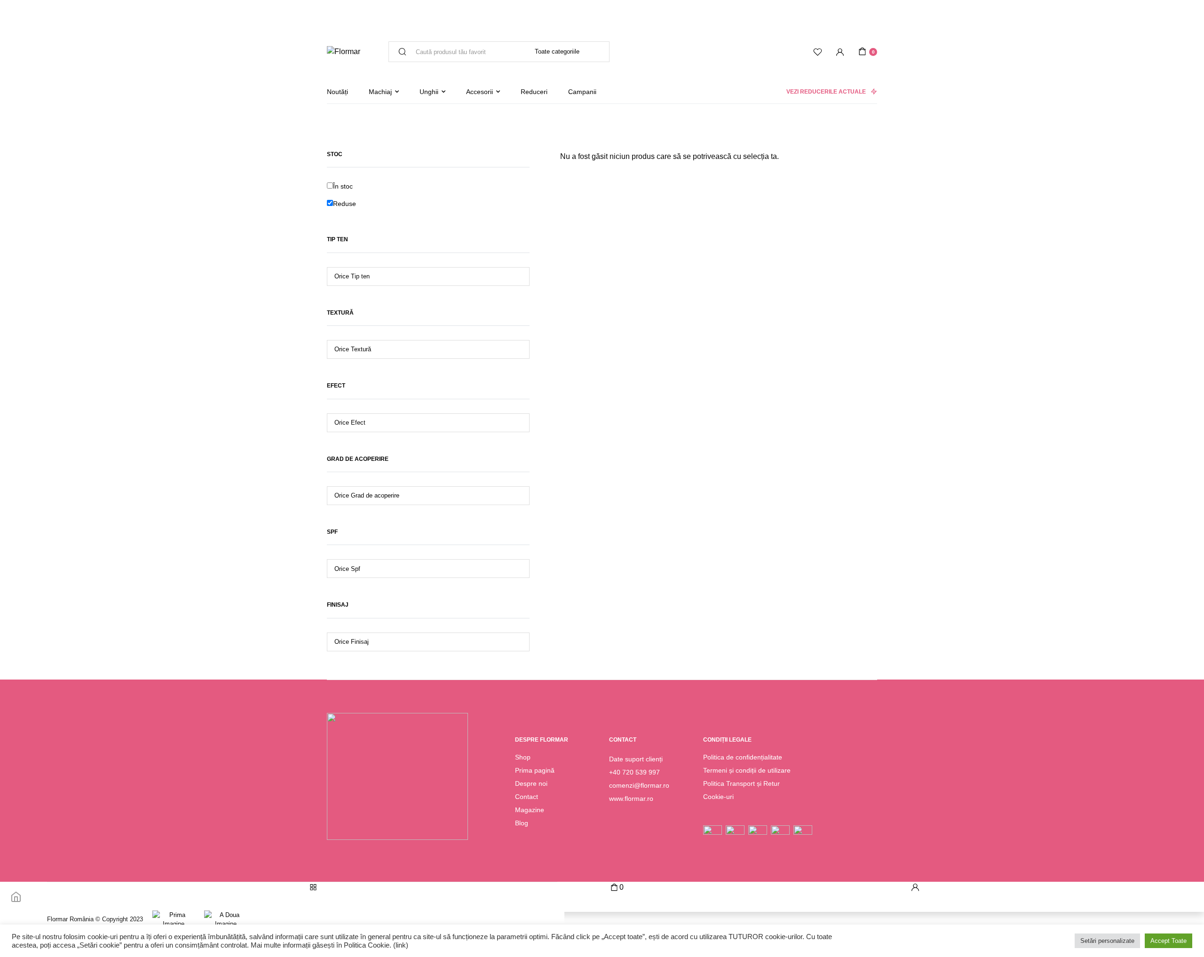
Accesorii (479, 91)
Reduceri (534, 91)
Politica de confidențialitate (742, 757)
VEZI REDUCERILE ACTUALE (826, 91)
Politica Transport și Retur (741, 783)
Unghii (429, 91)
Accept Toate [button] (1168, 940)
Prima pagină (534, 770)
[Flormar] (343, 51)
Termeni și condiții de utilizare (747, 770)
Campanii (582, 91)
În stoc (343, 186)
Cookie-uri (718, 796)
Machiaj (380, 91)
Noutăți (337, 91)
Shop (523, 757)
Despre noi (531, 783)
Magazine (529, 810)
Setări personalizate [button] (1107, 940)
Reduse (344, 203)
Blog (521, 823)
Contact (526, 796)
